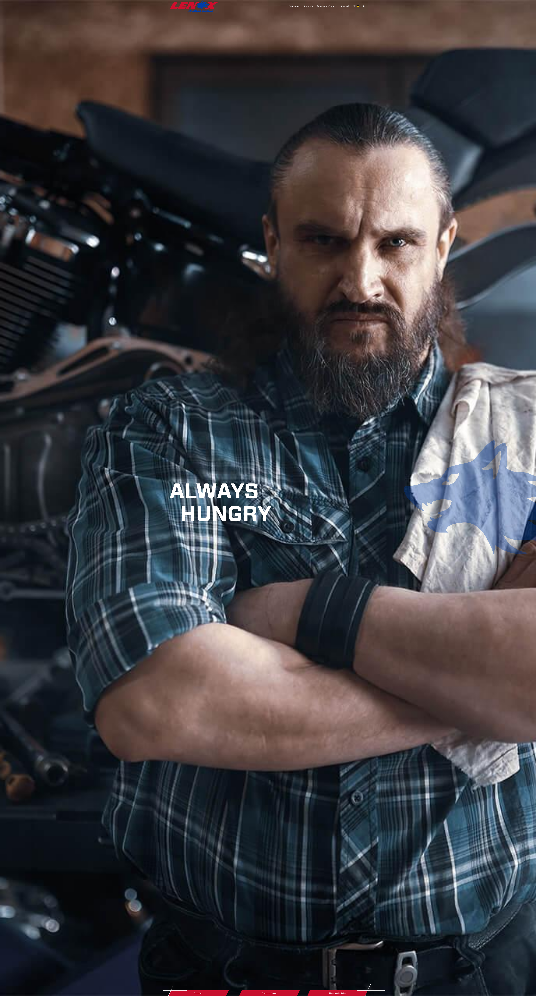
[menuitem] (294, 6)
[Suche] (364, 6)
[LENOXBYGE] (194, 6)
